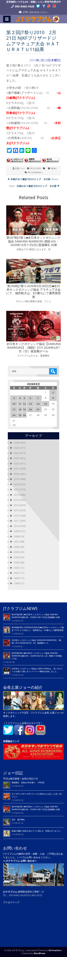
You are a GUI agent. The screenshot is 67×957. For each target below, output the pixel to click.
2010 (16, 526)
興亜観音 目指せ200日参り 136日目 (29, 782)
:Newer (35, 179)
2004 (16, 557)
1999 (16, 583)
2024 (16, 453)
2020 (16, 473)
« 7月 (13, 425)
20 (30, 409)
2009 (16, 531)
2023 (16, 458)
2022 (16, 463)
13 (30, 403)
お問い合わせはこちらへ (35, 12)
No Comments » (35, 172)
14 (38, 403)
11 (20, 403)
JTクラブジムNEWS (20, 608)
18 (20, 409)
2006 (16, 546)
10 (13, 403)
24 (13, 415)
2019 (16, 479)
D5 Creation (55, 950)
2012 (16, 515)
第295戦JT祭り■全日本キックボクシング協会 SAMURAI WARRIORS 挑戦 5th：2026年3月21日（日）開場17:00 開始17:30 (37, 656)
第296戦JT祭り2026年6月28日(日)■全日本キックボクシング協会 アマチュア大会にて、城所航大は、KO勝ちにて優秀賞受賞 (38, 629)
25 (20, 415)
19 (24, 409)
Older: (32, 185)
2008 (16, 536)
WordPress (39, 953)
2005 (16, 552)
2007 (16, 541)
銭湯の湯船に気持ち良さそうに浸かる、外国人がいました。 (37, 831)
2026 (16, 442)
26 (24, 415)
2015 (16, 499)
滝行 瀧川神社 (18, 819)
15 (45, 403)
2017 (16, 489)
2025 (16, 447)
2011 (16, 520)
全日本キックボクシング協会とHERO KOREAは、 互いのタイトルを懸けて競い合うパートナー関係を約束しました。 (37, 670)
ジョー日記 (13, 772)
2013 (16, 510)
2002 (16, 567)
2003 (16, 562)
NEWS (54, 168)
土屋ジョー (20, 168)
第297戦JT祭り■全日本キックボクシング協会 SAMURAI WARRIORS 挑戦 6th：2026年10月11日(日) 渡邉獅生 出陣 (36, 616)
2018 (16, 484)
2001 (16, 572)
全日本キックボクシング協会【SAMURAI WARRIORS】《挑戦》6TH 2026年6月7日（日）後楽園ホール (36, 641)
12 (24, 403)
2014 (16, 505)
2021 (16, 468)
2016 (16, 494)
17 (13, 409)
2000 (16, 578)
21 (38, 409)
